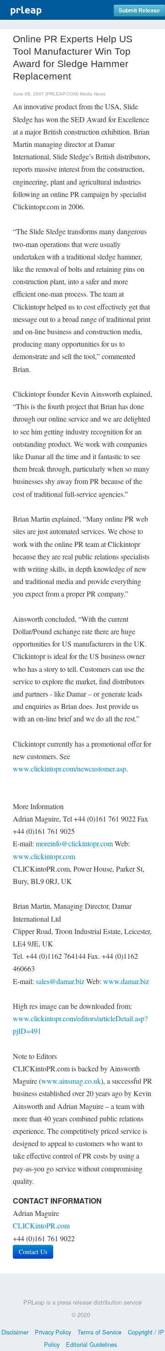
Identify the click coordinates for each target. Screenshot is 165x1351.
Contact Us (33, 1251)
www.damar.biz (126, 981)
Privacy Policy (53, 1332)
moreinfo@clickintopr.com (74, 843)
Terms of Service (99, 1332)
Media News (92, 93)
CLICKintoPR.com (41, 1225)
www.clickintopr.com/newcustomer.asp (69, 768)
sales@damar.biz (60, 981)
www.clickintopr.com (44, 856)
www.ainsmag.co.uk (71, 1081)
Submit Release (139, 10)
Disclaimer (14, 1332)
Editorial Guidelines (91, 1344)
